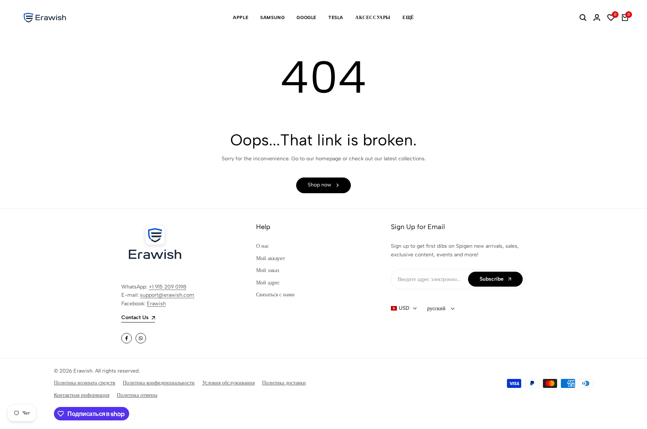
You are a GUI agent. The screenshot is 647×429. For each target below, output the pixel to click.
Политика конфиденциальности (159, 383)
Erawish (156, 303)
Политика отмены (137, 395)
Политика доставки (284, 383)
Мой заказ (267, 270)
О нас (262, 246)
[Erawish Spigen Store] (45, 18)
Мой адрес (268, 283)
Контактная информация (81, 395)
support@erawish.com (167, 295)
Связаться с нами (275, 294)
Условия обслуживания (228, 383)
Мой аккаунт (270, 258)
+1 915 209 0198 (167, 287)
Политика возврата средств (84, 383)
